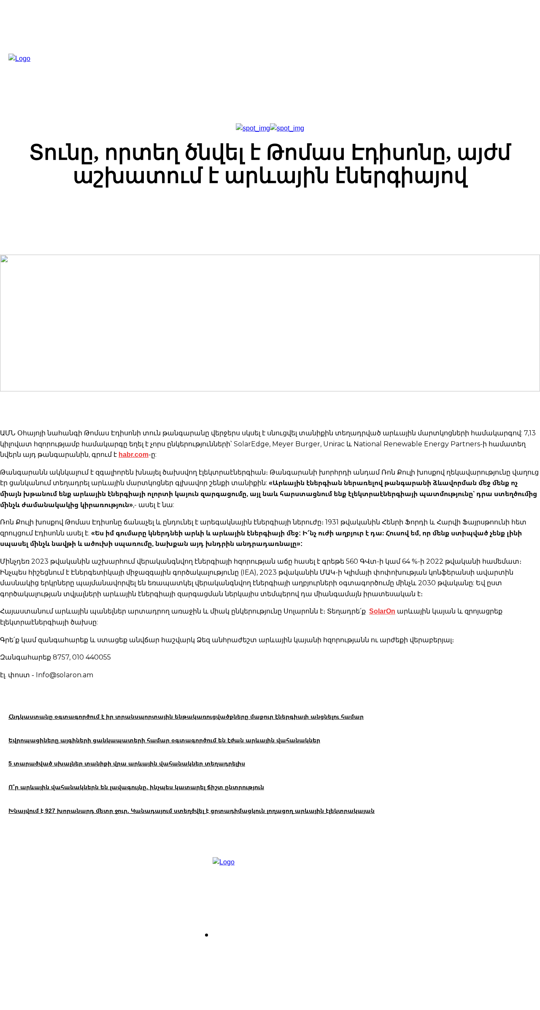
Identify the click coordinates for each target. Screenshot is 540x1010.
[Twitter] (255, 958)
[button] (365, 72)
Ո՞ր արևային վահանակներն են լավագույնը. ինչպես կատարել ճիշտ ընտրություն (136, 787)
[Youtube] (279, 958)
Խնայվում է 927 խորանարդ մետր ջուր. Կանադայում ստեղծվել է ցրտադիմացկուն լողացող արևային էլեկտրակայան (191, 810)
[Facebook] (207, 958)
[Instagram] (231, 958)
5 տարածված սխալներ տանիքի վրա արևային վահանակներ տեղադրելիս (126, 763)
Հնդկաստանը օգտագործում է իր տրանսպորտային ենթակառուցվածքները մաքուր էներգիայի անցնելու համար (186, 716)
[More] (412, 213)
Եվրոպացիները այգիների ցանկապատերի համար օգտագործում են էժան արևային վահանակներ (164, 740)
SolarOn (382, 611)
